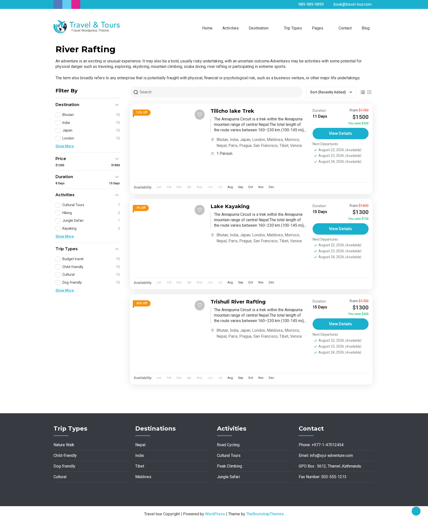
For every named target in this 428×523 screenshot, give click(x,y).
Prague (245, 145)
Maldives (275, 139)
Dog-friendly (64, 466)
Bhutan (222, 139)
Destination (258, 28)
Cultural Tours (229, 455)
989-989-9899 (311, 4)
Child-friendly (65, 455)
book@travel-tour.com (353, 4)
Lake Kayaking (230, 206)
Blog (366, 28)
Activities (230, 28)
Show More (64, 146)
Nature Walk (64, 444)
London (258, 139)
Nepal (221, 145)
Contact (345, 28)
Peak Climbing (229, 466)
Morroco (292, 139)
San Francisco (265, 145)
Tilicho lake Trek (232, 111)
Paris (233, 145)
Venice (296, 145)
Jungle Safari (228, 476)
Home (207, 28)
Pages (317, 28)
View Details (340, 133)
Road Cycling (228, 444)
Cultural (60, 476)
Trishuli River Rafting (238, 302)
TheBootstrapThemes (265, 514)
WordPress (215, 514)
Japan (245, 139)
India (234, 139)
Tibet (283, 145)
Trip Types (293, 28)
